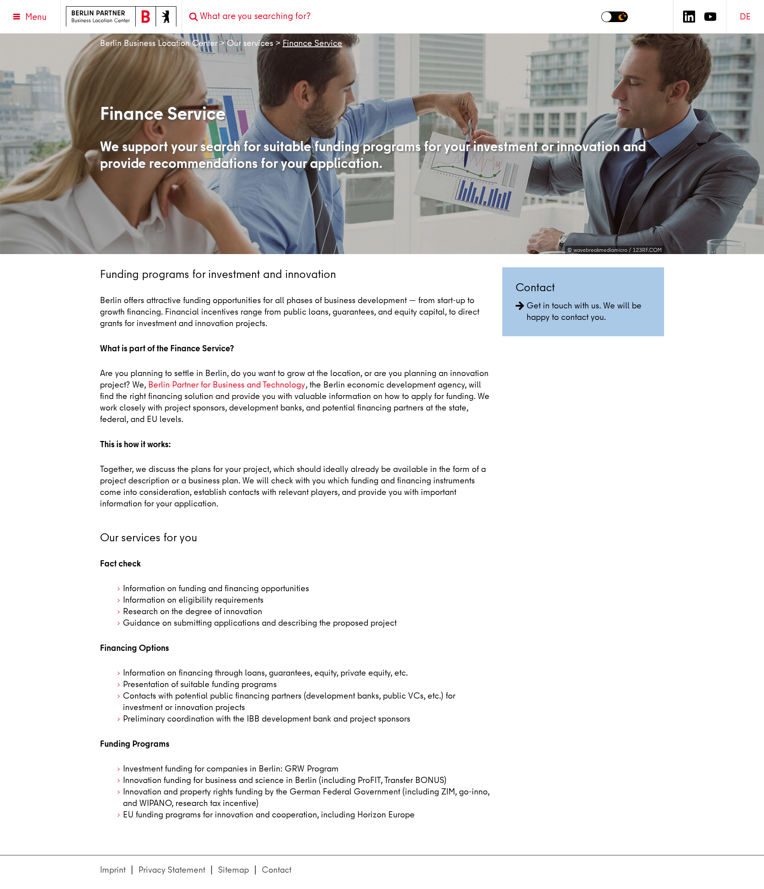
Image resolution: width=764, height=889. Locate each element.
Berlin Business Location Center (159, 43)
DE (745, 16)
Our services (250, 43)
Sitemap (233, 869)
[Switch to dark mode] (614, 16)
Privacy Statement (171, 869)
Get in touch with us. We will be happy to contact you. (584, 311)
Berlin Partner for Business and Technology (226, 384)
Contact (276, 869)
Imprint (113, 869)
